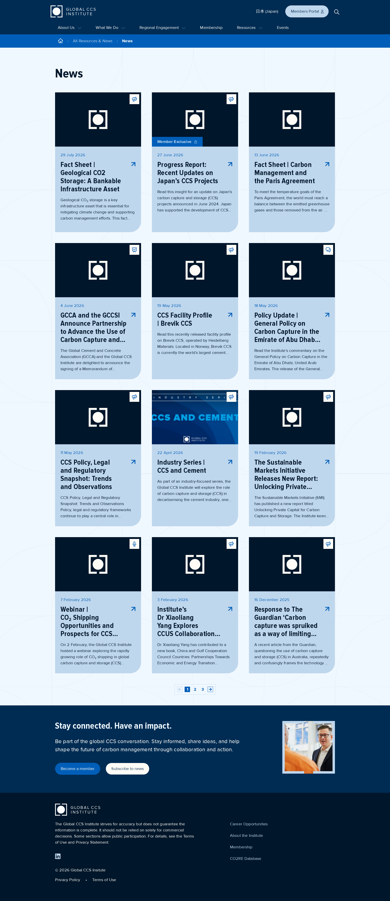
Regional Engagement (159, 27)
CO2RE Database (245, 858)
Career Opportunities (249, 823)
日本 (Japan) (267, 11)
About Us (67, 27)
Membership (211, 27)
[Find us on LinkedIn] (57, 856)
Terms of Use (104, 879)
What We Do (107, 27)
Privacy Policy (67, 879)
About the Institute (246, 835)
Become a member (78, 768)
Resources (247, 27)
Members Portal (305, 11)
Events (283, 27)
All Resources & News (92, 40)
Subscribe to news (127, 768)
